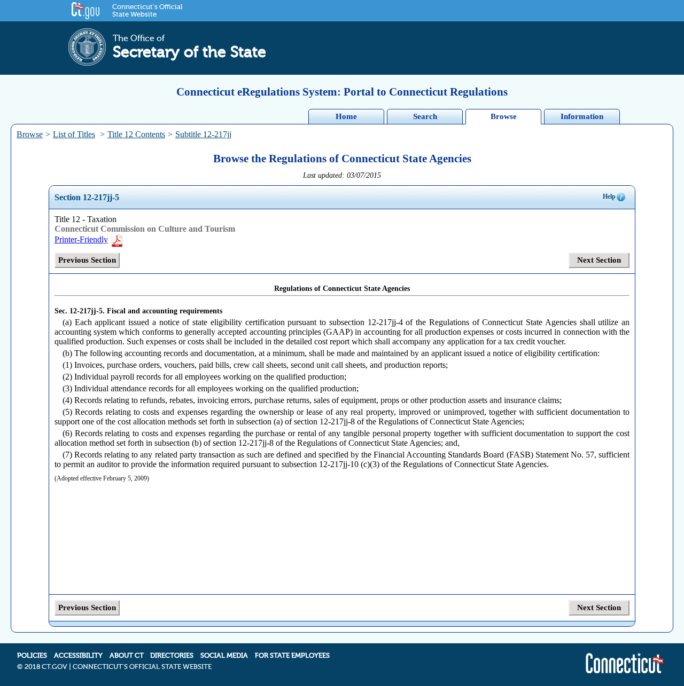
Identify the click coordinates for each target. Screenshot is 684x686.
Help (609, 196)
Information (582, 116)
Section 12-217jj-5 (87, 197)
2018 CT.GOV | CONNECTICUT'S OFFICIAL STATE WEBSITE (118, 667)
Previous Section (87, 260)
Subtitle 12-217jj (203, 134)
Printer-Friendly (81, 239)
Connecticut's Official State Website (147, 10)
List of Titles (74, 134)
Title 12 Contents (136, 134)
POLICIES (32, 655)
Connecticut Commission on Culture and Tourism (145, 228)
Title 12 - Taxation (85, 219)
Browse (504, 116)
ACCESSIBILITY (78, 655)
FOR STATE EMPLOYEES (292, 655)
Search (425, 116)
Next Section (599, 260)
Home (346, 116)
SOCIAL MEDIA (224, 655)
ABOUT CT (127, 655)
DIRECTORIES (171, 655)
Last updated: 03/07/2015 (342, 175)
